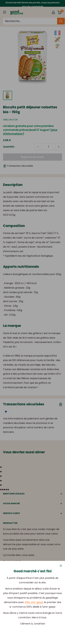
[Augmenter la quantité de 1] (58, 147)
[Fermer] (61, 565)
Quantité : (9, 146)
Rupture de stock (32, 157)
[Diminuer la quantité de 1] (38, 147)
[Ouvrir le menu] (4, 12)
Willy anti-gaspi (34, 602)
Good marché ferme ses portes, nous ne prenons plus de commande (32, 4)
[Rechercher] (61, 21)
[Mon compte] (53, 12)
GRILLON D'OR (10, 119)
